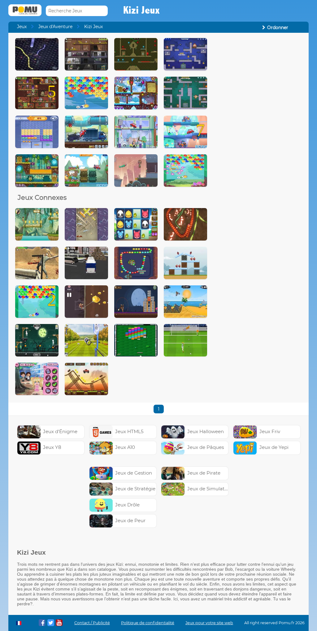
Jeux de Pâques (205, 447)
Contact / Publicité (92, 622)
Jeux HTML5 (129, 431)
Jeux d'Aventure (55, 26)
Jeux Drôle (127, 505)
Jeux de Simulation (209, 489)
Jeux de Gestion (133, 473)
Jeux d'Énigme (60, 431)
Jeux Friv (269, 431)
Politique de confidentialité (147, 622)
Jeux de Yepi (274, 447)
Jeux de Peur (130, 520)
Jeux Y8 (52, 447)
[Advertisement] (257, 76)
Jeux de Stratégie (135, 489)
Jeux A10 (125, 447)
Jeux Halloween (205, 431)
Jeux (22, 26)
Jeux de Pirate (203, 473)
